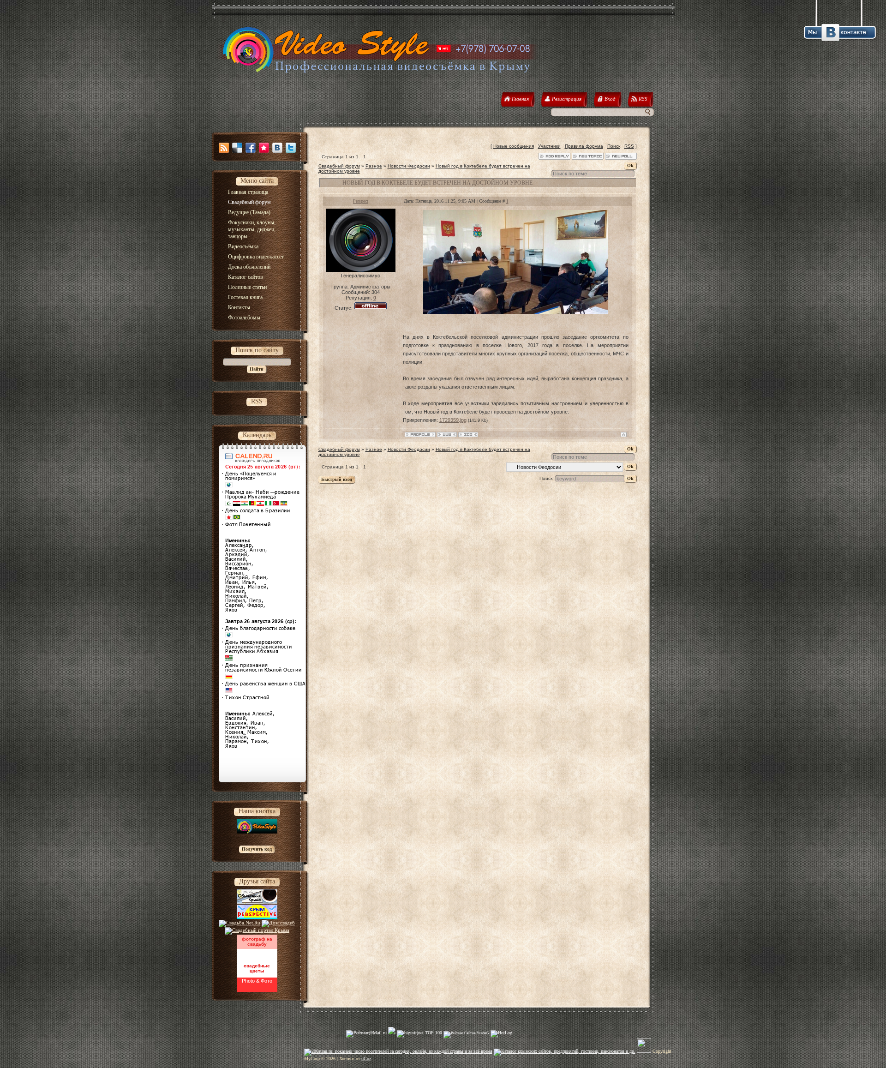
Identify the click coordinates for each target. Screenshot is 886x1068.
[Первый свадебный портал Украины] (257, 930)
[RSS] (224, 148)
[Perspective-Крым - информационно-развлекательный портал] (257, 917)
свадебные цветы (257, 968)
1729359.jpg (453, 420)
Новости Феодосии (409, 165)
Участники (549, 146)
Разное (373, 165)
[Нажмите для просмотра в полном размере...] (515, 312)
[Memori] (264, 148)
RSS (629, 146)
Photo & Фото (257, 981)
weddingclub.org (256, 953)
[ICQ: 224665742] (468, 434)
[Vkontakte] (277, 148)
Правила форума (584, 146)
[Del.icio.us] (237, 148)
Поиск (613, 146)
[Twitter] (291, 148)
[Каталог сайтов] (644, 1051)
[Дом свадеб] (278, 922)
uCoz (366, 1058)
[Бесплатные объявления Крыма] (257, 902)
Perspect (360, 201)
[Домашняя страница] (447, 434)
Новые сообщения (513, 146)
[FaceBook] (250, 148)
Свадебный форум (339, 165)
